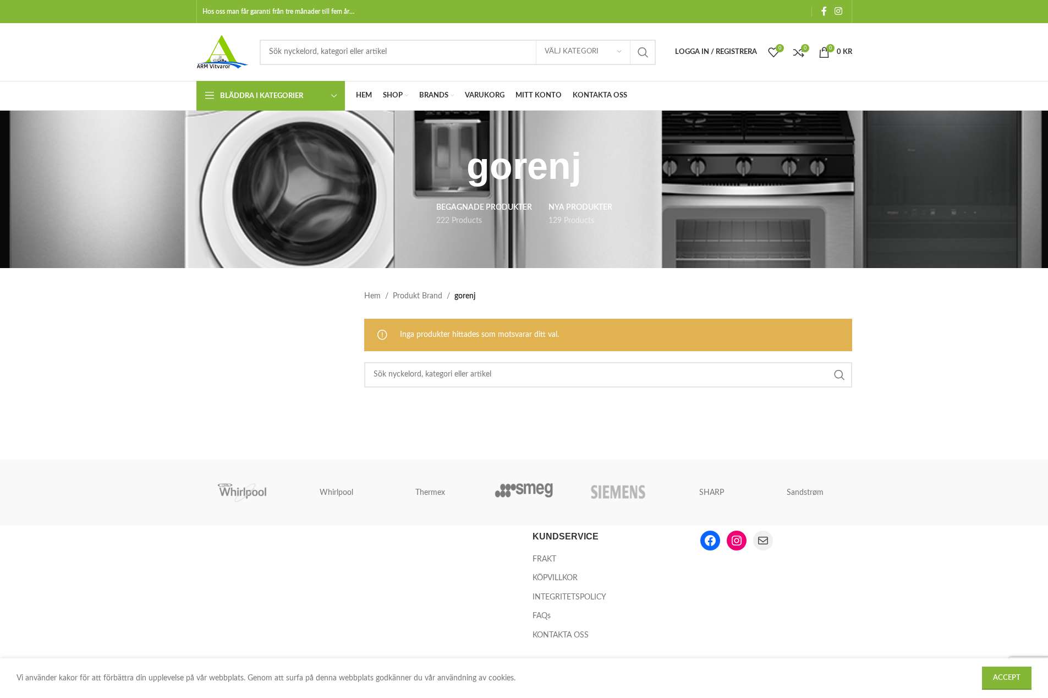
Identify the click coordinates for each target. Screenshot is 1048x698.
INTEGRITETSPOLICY (569, 597)
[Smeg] (523, 492)
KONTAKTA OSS (561, 635)
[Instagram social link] (838, 11)
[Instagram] (737, 540)
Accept (1006, 677)
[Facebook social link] (824, 11)
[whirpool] (243, 492)
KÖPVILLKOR (555, 578)
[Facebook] (710, 540)
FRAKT (544, 559)
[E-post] (763, 540)
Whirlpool (336, 493)
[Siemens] (618, 492)
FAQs (542, 616)
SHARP (711, 493)
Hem (372, 296)
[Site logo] (222, 52)
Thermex (430, 493)
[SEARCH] (643, 52)
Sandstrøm (805, 493)
